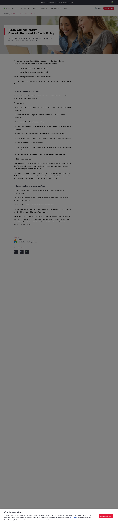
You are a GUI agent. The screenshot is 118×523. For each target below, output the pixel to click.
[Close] (115, 512)
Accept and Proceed (106, 516)
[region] (59, 516)
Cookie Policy (73, 517)
